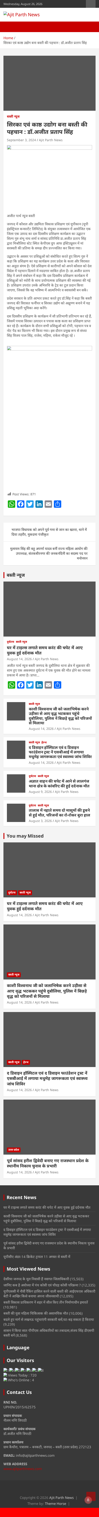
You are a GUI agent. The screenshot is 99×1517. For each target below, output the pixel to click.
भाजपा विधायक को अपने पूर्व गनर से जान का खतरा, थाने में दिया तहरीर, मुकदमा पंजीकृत (49, 532)
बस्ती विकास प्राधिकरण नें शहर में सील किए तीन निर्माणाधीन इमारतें (45, 1302)
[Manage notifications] (88, 1500)
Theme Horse (55, 1503)
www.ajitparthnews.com (22, 1468)
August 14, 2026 (19, 659)
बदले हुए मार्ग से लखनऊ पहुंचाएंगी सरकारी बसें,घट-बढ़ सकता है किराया (48, 1319)
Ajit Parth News (51, 140)
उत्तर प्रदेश (13, 1150)
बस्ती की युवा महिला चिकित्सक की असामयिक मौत (35, 1313)
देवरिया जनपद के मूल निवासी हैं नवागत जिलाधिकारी (36, 1279)
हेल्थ (44, 742)
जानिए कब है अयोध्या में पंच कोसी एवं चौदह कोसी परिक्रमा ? (42, 1285)
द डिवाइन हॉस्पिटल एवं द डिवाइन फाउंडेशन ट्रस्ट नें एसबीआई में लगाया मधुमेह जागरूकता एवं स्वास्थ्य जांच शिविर (60, 752)
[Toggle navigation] (9, 27)
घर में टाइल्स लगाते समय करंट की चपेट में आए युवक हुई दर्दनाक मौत (45, 650)
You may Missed (25, 836)
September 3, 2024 (21, 140)
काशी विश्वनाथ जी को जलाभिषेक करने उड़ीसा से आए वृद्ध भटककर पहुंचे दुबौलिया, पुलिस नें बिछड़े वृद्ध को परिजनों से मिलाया (60, 715)
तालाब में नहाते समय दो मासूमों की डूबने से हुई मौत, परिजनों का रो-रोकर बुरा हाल (59, 812)
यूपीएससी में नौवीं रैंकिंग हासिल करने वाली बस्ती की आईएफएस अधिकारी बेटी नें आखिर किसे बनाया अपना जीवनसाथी (49, 1293)
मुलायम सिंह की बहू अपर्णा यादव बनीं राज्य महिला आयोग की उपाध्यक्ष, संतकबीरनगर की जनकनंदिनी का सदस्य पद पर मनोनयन (48, 553)
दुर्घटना (10, 642)
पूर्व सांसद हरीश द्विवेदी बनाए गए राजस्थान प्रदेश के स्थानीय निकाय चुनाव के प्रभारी (48, 1163)
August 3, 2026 (40, 821)
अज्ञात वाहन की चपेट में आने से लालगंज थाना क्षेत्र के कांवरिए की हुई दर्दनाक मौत (59, 783)
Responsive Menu (91, 4)
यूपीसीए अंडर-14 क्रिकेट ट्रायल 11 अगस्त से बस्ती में (36, 1256)
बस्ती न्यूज (13, 116)
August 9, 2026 (40, 791)
